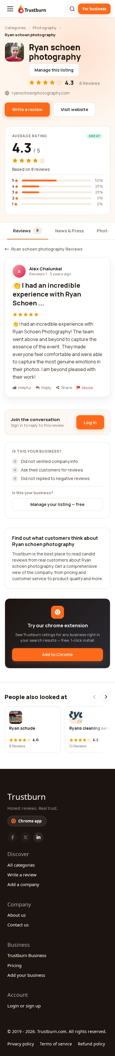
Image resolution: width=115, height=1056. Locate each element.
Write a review (22, 875)
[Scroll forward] (105, 697)
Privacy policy (20, 1044)
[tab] (27, 231)
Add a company (23, 884)
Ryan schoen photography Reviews (47, 249)
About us (16, 915)
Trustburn (26, 796)
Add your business (26, 975)
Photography (45, 27)
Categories (15, 27)
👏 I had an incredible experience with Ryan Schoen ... (47, 294)
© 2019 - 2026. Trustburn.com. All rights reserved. (56, 1031)
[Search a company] (72, 9)
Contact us (18, 925)
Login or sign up (24, 1006)
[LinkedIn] (38, 837)
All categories (21, 865)
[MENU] (10, 9)
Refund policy (91, 1044)
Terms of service (56, 1044)
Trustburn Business (26, 955)
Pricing (14, 965)
